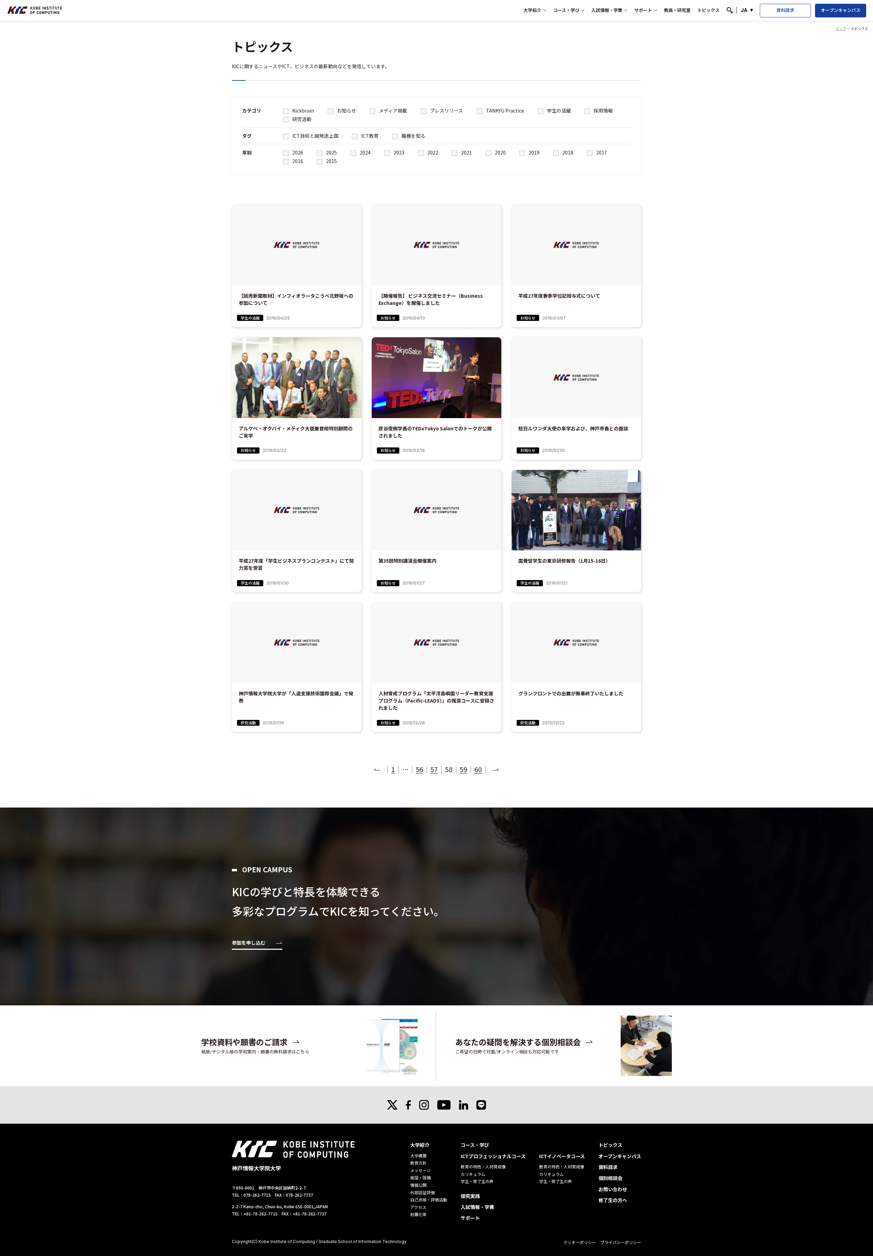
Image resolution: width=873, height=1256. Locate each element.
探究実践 (470, 1196)
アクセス (418, 1207)
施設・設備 (420, 1177)
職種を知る (412, 135)
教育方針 (418, 1163)
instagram (424, 1105)
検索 (730, 10)
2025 (331, 152)
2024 (365, 152)
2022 (432, 152)
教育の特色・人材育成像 (483, 1166)
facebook (408, 1105)
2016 (297, 161)
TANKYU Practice (504, 110)
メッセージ (420, 1170)
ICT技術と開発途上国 (314, 135)
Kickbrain (302, 110)
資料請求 (785, 10)
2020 (500, 152)
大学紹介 (532, 10)
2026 (297, 152)
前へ (377, 769)
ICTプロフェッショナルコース (493, 1156)
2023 (398, 152)
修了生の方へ (612, 1200)
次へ (496, 769)
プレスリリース (446, 110)
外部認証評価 (422, 1192)
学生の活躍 (558, 110)
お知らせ (346, 110)
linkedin (463, 1105)
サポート (643, 10)
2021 (466, 152)
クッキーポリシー (579, 1242)
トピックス (708, 10)
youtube (444, 1105)
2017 (601, 152)
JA (744, 10)
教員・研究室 (677, 10)
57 (434, 769)
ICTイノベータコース (562, 1156)
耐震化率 (418, 1214)
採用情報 (603, 110)
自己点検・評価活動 (428, 1199)
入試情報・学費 (606, 10)
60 (478, 769)
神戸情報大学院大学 (35, 10)
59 (463, 769)
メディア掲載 (392, 110)
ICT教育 (369, 135)
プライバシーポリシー (620, 1242)
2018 (567, 152)
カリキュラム (473, 1174)
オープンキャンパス (840, 10)
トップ (841, 28)
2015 (331, 161)
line (481, 1105)
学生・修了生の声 (477, 1181)
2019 (533, 152)
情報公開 (418, 1185)
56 (419, 769)
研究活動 (301, 119)
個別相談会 (610, 1177)
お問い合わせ (612, 1189)
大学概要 (418, 1155)
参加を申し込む (248, 943)
